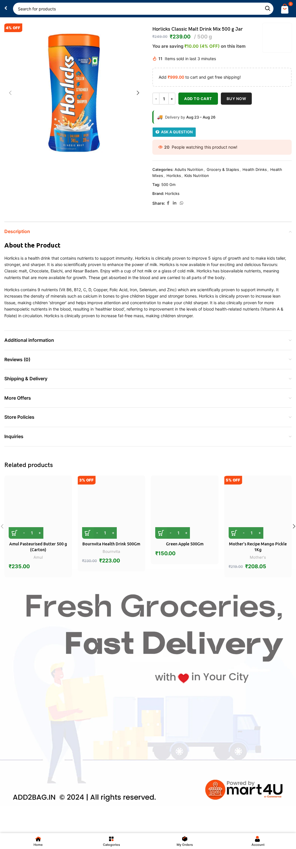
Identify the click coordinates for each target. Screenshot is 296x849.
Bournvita (111, 551)
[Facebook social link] (168, 203)
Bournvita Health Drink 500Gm (111, 544)
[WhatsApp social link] (181, 203)
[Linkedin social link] (174, 203)
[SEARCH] (267, 9)
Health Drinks (255, 169)
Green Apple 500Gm (185, 544)
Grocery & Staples (223, 169)
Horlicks (173, 175)
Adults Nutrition (189, 169)
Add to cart (198, 98)
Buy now (236, 98)
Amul (38, 557)
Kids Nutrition (196, 175)
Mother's (258, 557)
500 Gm (168, 184)
